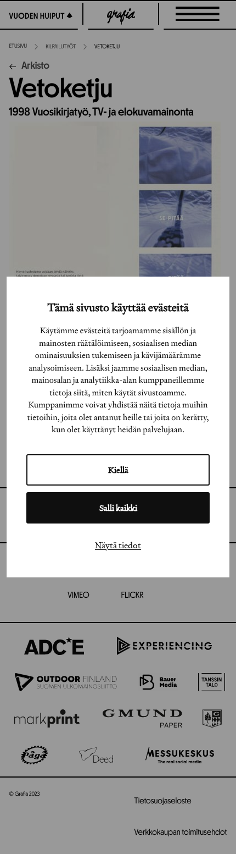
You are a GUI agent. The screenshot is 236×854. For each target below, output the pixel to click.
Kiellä (118, 470)
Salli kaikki (118, 508)
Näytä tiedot (118, 545)
